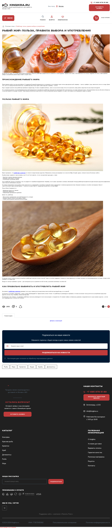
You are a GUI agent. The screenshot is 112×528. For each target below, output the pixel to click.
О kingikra (91, 439)
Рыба (6, 367)
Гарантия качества (95, 452)
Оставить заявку (99, 7)
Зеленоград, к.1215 (93, 405)
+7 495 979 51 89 (100, 2)
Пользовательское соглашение (64, 522)
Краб (4, 450)
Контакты (91, 466)
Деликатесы (51, 367)
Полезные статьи (9, 26)
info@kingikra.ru (92, 411)
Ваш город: (56, 6)
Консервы (6, 437)
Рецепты (91, 461)
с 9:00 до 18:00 (91, 419)
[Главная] (4, 26)
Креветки (22, 367)
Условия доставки (95, 444)
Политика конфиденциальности (98, 522)
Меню (10, 18)
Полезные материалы (96, 457)
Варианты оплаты (94, 448)
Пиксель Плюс (67, 514)
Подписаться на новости (56, 353)
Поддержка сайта (45, 514)
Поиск (43, 20)
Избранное (63, 20)
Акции (32, 367)
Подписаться (56, 481)
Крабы (40, 367)
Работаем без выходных (95, 417)
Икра (13, 367)
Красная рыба (7, 441)
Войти (52, 20)
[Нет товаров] (96, 18)
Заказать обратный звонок (96, 397)
